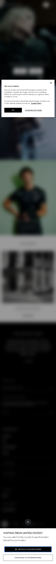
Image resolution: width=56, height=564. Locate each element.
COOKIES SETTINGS (33, 110)
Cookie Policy (36, 103)
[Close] (28, 522)
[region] (28, 98)
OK (13, 110)
